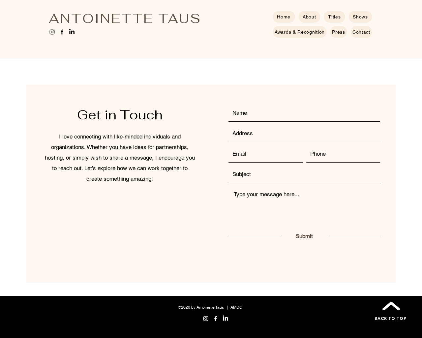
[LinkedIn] (72, 32)
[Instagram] (52, 32)
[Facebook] (62, 32)
